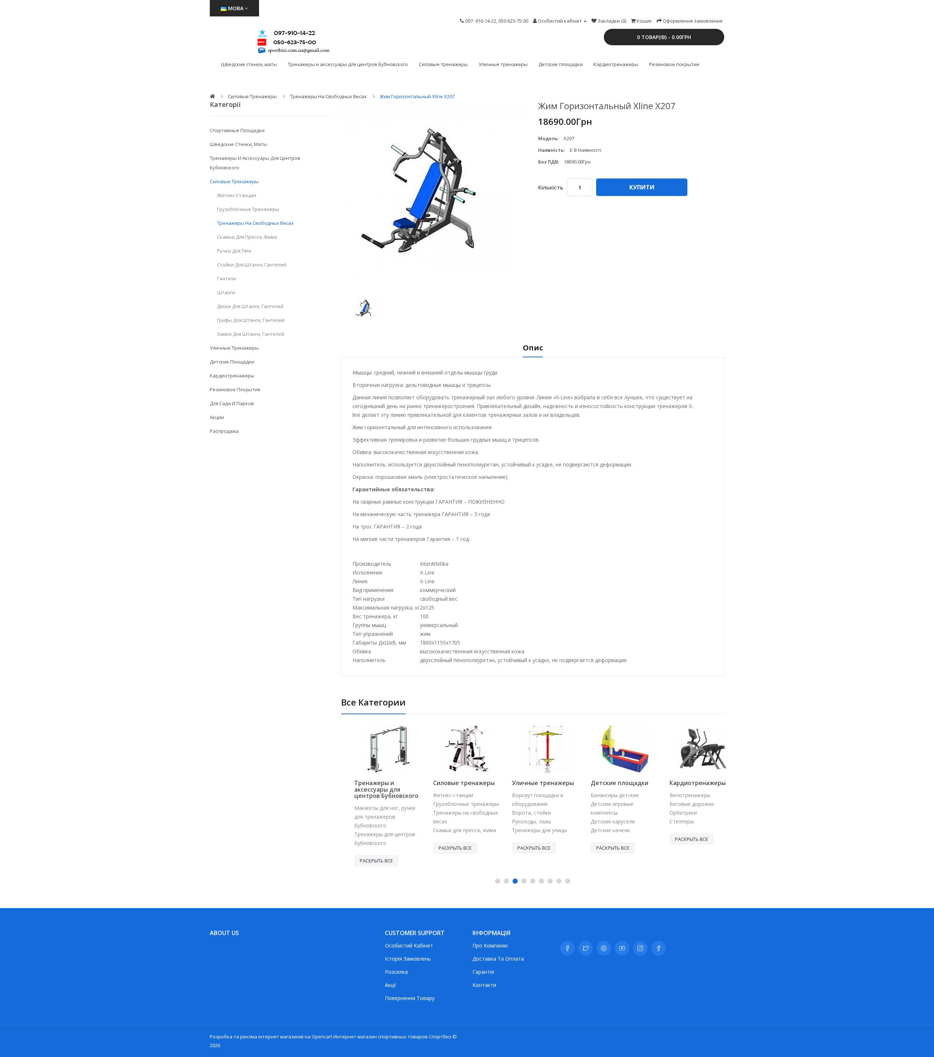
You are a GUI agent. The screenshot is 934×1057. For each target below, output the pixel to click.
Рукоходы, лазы (518, 821)
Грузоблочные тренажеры (248, 209)
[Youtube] (622, 948)
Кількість (550, 187)
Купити (642, 187)
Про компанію (490, 945)
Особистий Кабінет (409, 945)
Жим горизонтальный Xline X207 (417, 96)
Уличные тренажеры (503, 64)
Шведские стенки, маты (249, 64)
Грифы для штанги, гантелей (251, 320)
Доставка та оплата (498, 958)
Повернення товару (410, 998)
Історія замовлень (408, 958)
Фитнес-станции (236, 195)
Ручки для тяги (234, 250)
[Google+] (604, 948)
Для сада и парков (232, 403)
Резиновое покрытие (674, 64)
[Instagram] (640, 948)
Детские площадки (561, 64)
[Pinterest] (658, 948)
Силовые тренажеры (443, 64)
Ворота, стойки (518, 812)
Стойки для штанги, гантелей (251, 264)
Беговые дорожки (678, 803)
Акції (390, 984)
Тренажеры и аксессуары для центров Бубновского (348, 64)
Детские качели (597, 830)
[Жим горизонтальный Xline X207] (365, 308)
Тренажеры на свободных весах (328, 96)
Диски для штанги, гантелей (250, 306)
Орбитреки (670, 812)
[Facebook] (567, 948)
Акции (217, 417)
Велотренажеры (676, 795)
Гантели (226, 278)
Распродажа (224, 431)
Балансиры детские (602, 795)
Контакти (484, 984)
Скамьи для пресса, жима (247, 237)
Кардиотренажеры (616, 64)
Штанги (226, 292)
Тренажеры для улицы (526, 830)
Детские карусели (600, 821)
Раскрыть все (363, 860)
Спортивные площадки (237, 130)
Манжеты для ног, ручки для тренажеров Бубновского (371, 816)
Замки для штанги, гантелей (250, 334)
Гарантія (483, 971)
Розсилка (396, 971)
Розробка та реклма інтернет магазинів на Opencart (271, 1036)
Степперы (668, 821)
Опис (533, 348)
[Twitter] (585, 948)
